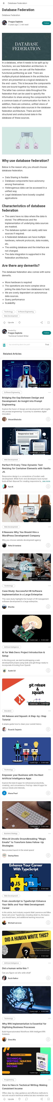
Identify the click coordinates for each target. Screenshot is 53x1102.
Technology (8, 312)
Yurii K (10, 487)
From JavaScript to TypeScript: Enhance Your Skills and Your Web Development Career (24, 904)
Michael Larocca (14, 923)
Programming (9, 1080)
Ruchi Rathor (13, 978)
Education (7, 711)
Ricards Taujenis (15, 730)
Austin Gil (12, 671)
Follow (46, 23)
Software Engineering (26, 312)
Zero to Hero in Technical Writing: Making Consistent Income (24, 1087)
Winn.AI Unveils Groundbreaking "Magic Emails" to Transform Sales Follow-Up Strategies (24, 842)
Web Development (11, 316)
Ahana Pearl (13, 793)
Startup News (13, 856)
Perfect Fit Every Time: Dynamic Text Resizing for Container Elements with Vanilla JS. (26, 468)
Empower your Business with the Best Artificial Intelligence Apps (22, 777)
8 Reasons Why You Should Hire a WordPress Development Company (21, 534)
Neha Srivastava (14, 546)
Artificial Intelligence (11, 647)
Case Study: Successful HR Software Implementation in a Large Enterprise (22, 593)
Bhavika (11, 607)
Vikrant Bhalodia (14, 420)
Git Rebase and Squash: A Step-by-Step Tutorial (24, 718)
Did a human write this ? (15, 968)
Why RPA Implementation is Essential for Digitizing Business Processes (24, 1025)
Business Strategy (10, 833)
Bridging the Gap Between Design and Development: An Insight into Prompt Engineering (23, 401)
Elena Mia (12, 1040)
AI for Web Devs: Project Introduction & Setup (23, 654)
